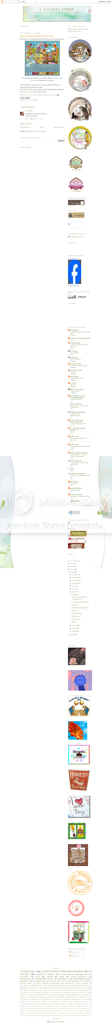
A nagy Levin (53, 997)
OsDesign (65, 974)
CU (43, 990)
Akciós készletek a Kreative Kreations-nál (80, 598)
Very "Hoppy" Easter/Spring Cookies (80, 496)
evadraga (73, 383)
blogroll (63, 979)
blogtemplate (44, 1011)
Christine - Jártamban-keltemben (80, 338)
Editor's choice (68, 1006)
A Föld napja (75, 616)
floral (31, 995)
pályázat (28, 984)
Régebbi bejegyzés (59, 127)
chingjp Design (74, 501)
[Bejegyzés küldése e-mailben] (57, 94)
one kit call (80, 986)
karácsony (56, 986)
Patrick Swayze (65, 1008)
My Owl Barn (74, 482)
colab (66, 1011)
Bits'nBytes (34, 990)
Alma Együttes (32, 1006)
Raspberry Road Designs (78, 473)
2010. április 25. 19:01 (34, 119)
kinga (52, 995)
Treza (79, 31)
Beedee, (70, 29)
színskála (85, 990)
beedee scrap (74, 436)
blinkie (33, 1011)
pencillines (34, 1015)
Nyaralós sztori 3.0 (75, 391)
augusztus (75, 583)
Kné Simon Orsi (72, 258)
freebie (78, 971)
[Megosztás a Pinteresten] (29, 98)
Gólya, (83, 29)
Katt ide (33, 80)
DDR (55, 988)
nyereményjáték (44, 979)
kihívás (51, 974)
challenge (56, 1011)
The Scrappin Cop (75, 461)
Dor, (79, 29)
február (74, 628)
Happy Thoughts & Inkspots (79, 453)
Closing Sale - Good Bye (76, 378)
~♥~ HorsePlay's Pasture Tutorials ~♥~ (78, 429)
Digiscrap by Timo (76, 404)
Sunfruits (80, 988)
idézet (87, 1013)
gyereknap (63, 1013)
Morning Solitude (49, 1008)
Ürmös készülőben (75, 490)
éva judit (27, 111)
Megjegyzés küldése (26, 124)
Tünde (62, 971)
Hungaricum (34, 1008)
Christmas (46, 988)
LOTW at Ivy (28, 988)
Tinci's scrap (74, 444)
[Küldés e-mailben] (21, 98)
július (74, 586)
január (74, 631)
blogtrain (25, 979)
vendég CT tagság (37, 997)
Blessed (72, 432)
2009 (72, 635)
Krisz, (86, 29)
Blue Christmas (47, 1006)
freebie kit (81, 974)
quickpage (87, 981)
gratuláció (51, 1013)
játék (39, 974)
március (74, 625)
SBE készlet (73, 981)
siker (33, 986)
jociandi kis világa (76, 488)
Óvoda (66, 1002)
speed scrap (73, 990)
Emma (79, 1006)
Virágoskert (75, 610)
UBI (75, 997)
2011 (72, 569)
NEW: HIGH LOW (75, 359)
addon (89, 988)
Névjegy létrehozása (73, 285)
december (75, 575)
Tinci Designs (74, 376)
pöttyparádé (56, 1015)
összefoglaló (79, 1002)
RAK (71, 988)
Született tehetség (77, 613)
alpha (24, 990)
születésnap (25, 993)
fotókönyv (42, 995)
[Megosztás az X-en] (25, 98)
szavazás (33, 1002)
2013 (72, 564)
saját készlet (79, 977)
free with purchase (36, 1013)
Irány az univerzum (52, 993)
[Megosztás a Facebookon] (27, 98)
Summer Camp (84, 1008)
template (74, 1015)
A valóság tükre (56, 9)
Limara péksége (75, 343)
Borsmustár (74, 351)
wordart (55, 1002)
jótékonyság (35, 999)
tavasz (66, 1015)
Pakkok (74, 622)
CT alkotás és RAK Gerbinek (80, 602)
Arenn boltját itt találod (27, 92)
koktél (61, 995)
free (61, 977)
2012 (72, 566)
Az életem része (76, 619)
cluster (23, 999)
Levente (24, 977)
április (74, 595)
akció (28, 100)
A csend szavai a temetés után (78, 423)
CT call (43, 986)
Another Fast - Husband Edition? (79, 365)
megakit (23, 986)
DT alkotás (59, 981)
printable (45, 1015)
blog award (42, 984)
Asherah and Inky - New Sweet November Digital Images (78, 455)
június (74, 589)
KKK (90, 986)
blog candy (85, 997)
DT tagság (34, 100)
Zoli (38, 977)
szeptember (75, 580)
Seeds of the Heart (75, 364)
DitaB (72, 469)
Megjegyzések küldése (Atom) (37, 131)
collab (68, 986)
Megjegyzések (75, 956)
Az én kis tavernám (76, 370)
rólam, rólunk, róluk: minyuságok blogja (76, 421)
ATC (37, 988)
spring (86, 995)
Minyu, (70, 31)
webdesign (85, 1015)
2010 (72, 572)
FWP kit (87, 1006)
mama (57, 999)
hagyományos (76, 1013)
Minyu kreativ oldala (76, 389)
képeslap (48, 999)
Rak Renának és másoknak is (80, 608)
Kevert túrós (73, 372)
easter (79, 1011)
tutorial (23, 997)
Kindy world (66, 997)
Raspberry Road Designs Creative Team (78, 413)
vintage (37, 993)
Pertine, (75, 31)
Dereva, (75, 29)
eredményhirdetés (41, 981)
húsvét (63, 990)
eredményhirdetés (76, 1004)
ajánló (46, 971)
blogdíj (56, 984)
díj (72, 1011)
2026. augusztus (74, 353)
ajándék (63, 988)
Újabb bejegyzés (25, 127)
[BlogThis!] (23, 98)
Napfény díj (75, 605)
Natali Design (74, 330)
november (75, 577)
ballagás (23, 1011)
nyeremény (79, 979)
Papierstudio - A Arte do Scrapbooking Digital (77, 396)
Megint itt (72, 385)
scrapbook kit (74, 995)
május (74, 592)
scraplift (69, 984)
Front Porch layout (75, 415)
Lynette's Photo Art (76, 494)
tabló (44, 1002)
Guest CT (23, 1008)
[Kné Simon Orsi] (74, 283)
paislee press (74, 357)
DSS (57, 1006)
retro (77, 999)
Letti (81, 993)
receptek (67, 999)
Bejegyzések (75, 952)
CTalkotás (27, 971)
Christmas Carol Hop (75, 399)
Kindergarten (70, 993)
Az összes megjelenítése (87, 505)
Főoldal (41, 127)
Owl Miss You (74, 483)
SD (75, 1008)
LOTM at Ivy (52, 990)
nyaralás (23, 1015)
